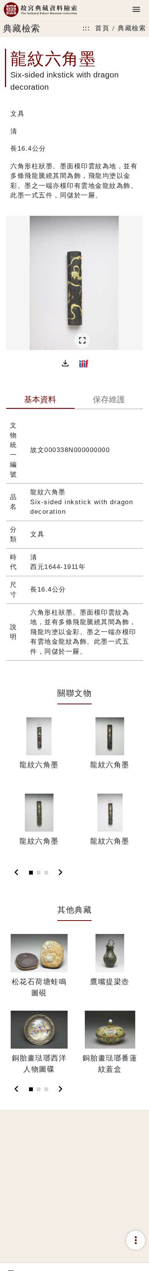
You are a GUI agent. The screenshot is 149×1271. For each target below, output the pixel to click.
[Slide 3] (46, 873)
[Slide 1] (31, 873)
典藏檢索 (132, 28)
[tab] (40, 400)
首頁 (102, 28)
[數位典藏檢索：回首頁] (40, 10)
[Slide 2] (38, 873)
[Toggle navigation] (136, 9)
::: (86, 28)
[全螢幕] (82, 341)
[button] (65, 363)
